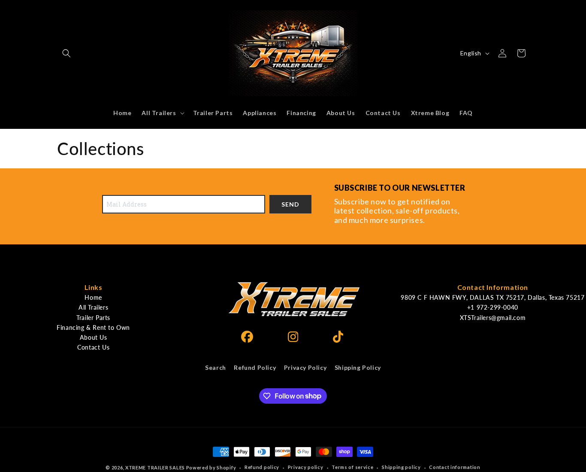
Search (215, 367)
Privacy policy (305, 467)
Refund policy (262, 467)
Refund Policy (255, 367)
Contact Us (93, 347)
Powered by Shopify (211, 467)
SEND (290, 204)
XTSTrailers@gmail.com (493, 317)
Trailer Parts (93, 317)
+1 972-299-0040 (492, 307)
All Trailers (93, 307)
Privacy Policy (305, 367)
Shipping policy (401, 467)
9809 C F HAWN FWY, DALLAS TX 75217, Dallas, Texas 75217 (492, 297)
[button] (66, 53)
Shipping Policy (358, 367)
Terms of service (352, 467)
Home (93, 297)
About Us (93, 337)
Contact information (454, 467)
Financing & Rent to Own (93, 327)
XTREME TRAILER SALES (155, 467)
